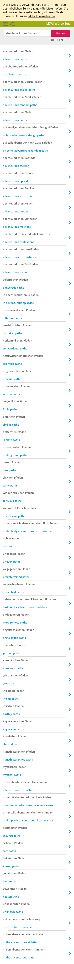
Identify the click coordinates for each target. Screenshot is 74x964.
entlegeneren (11, 614)
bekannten (10, 858)
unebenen (9, 553)
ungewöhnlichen (13, 371)
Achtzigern (39, 934)
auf (5, 66)
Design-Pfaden (33, 81)
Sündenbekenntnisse (37, 234)
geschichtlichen (12, 325)
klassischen (10, 736)
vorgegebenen (12, 569)
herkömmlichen (13, 340)
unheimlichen (11, 386)
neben (7, 538)
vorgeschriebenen (14, 584)
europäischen (11, 660)
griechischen (11, 675)
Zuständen (31, 264)
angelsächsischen (14, 629)
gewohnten (10, 888)
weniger (13, 127)
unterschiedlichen (14, 310)
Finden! (60, 33)
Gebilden (30, 188)
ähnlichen (9, 416)
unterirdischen (12, 447)
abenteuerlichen (13, 51)
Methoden (31, 218)
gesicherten (10, 827)
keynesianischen (13, 721)
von (5, 508)
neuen (7, 462)
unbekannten (11, 904)
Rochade (29, 158)
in (4, 295)
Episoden (30, 173)
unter (6, 523)
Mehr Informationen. (41, 16)
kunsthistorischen (14, 751)
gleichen (8, 477)
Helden (28, 203)
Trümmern (39, 949)
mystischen (10, 767)
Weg (37, 919)
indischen (9, 690)
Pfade (27, 112)
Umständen (31, 249)
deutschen (9, 645)
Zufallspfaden (32, 97)
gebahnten (10, 873)
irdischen (8, 706)
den (14, 599)
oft (12, 797)
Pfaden (28, 51)
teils (10, 142)
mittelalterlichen (18, 508)
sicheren (8, 843)
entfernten (10, 432)
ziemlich (16, 523)
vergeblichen (11, 401)
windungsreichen (13, 492)
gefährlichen (11, 279)
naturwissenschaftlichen (18, 355)
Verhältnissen (47, 599)
